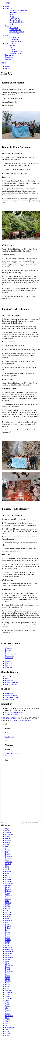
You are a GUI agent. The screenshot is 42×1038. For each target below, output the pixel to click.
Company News (15, 37)
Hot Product (13, 28)
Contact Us (9, 57)
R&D (11, 47)
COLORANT (14, 34)
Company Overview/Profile (18, 10)
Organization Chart (16, 12)
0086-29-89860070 (11, 714)
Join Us (7, 68)
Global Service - (18, 720)
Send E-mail (9, 737)
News (7, 35)
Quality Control (10, 654)
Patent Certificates (15, 53)
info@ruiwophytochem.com (14, 712)
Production (13, 49)
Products (8, 26)
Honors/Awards (14, 20)
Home (7, 6)
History (12, 14)
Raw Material (9, 55)
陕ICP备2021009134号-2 (10, 718)
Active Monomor (15, 30)
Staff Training (14, 18)
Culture (12, 16)
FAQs (11, 24)
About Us (8, 8)
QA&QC (12, 45)
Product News (14, 39)
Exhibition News (15, 41)
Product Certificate (15, 51)
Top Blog (27, 720)
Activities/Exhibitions (16, 22)
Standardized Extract (16, 32)
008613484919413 (11, 753)
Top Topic (8, 59)
